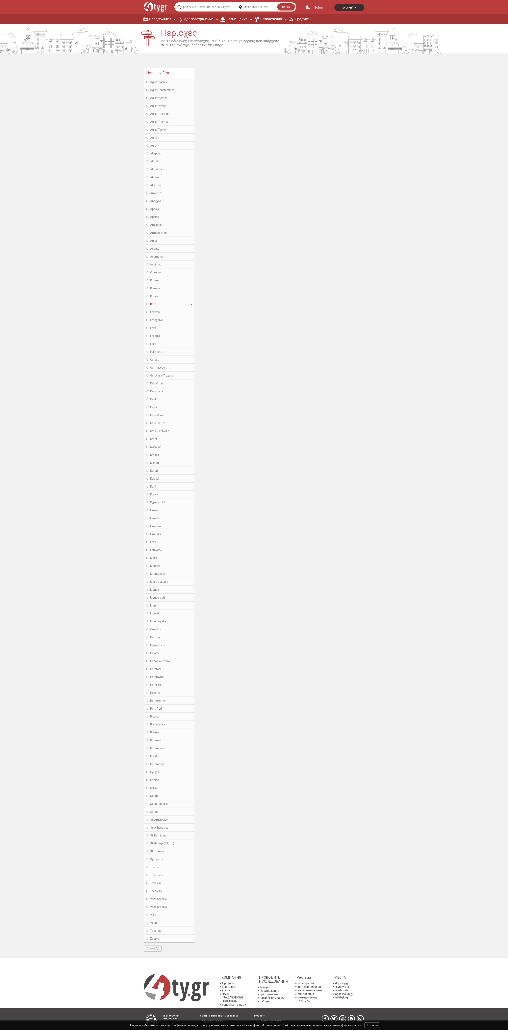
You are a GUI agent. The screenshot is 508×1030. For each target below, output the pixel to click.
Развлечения (271, 19)
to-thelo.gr (342, 997)
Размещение (237, 19)
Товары (265, 987)
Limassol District (160, 73)
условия (227, 990)
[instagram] (360, 1018)
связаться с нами (234, 1004)
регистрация (306, 983)
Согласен (372, 1025)
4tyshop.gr (342, 983)
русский (348, 7)
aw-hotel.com (344, 990)
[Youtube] (342, 1018)
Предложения (269, 991)
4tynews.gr (342, 987)
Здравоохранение (199, 19)
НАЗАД (154, 948)
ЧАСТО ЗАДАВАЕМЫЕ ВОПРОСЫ (232, 997)
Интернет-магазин (309, 990)
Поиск (286, 7)
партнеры (228, 987)
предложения (269, 994)
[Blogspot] (351, 1018)
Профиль (228, 983)
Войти (319, 7)
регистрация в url (309, 987)
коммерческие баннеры (307, 999)
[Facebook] (325, 1018)
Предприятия (160, 19)
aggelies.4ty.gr (344, 994)
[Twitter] (334, 1018)
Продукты (303, 19)
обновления (305, 994)
